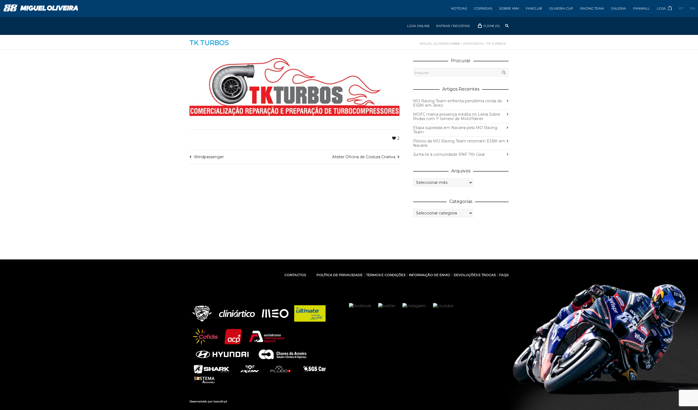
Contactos (295, 275)
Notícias (459, 8)
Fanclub (534, 8)
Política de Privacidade (340, 275)
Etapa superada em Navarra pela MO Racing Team (455, 129)
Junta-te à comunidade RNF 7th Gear (449, 154)
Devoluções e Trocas (475, 275)
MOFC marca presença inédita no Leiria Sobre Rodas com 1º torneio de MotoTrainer (456, 116)
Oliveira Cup (561, 8)
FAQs (504, 275)
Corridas (483, 8)
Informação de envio (429, 275)
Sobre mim (509, 8)
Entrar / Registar (453, 26)
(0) (491, 26)
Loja (662, 8)
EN (692, 8)
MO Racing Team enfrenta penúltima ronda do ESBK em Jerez (457, 103)
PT (681, 8)
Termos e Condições (385, 275)
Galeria (618, 8)
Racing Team (592, 8)
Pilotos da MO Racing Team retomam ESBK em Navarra (459, 143)
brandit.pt (220, 401)
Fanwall (641, 8)
